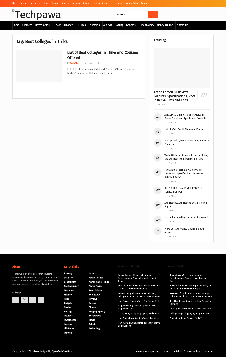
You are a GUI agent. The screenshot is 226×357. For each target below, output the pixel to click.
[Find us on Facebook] (15, 300)
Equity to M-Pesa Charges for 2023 (186, 318)
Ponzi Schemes (96, 290)
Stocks (92, 320)
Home (15, 3)
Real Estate (94, 294)
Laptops (68, 324)
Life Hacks (69, 328)
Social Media (95, 316)
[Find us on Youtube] (32, 300)
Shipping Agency (97, 311)
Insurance (69, 316)
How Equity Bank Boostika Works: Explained (139, 318)
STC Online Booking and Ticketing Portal (186, 217)
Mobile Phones (96, 278)
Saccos (92, 303)
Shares (92, 307)
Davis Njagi (74, 63)
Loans (47, 3)
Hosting (96, 3)
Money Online (132, 3)
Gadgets (106, 3)
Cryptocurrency (71, 286)
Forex (66, 299)
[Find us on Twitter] (24, 300)
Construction (70, 282)
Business (24, 3)
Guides (65, 3)
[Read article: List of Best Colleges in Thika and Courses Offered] (39, 66)
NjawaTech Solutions (62, 351)
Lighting (68, 332)
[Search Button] (153, 14)
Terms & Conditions (173, 351)
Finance (56, 3)
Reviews (87, 3)
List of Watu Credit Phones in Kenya (183, 129)
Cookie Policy (193, 351)
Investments (36, 3)
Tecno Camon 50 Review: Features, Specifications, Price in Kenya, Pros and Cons (174, 96)
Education (76, 3)
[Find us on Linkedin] (41, 300)
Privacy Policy (152, 351)
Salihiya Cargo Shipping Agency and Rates (138, 313)
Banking (68, 273)
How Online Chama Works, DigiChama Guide (139, 301)
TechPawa (34, 351)
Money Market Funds (99, 282)
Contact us (146, 3)
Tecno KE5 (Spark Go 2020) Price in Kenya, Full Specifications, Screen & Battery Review (183, 173)
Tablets (92, 324)
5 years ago (88, 63)
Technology (118, 3)
